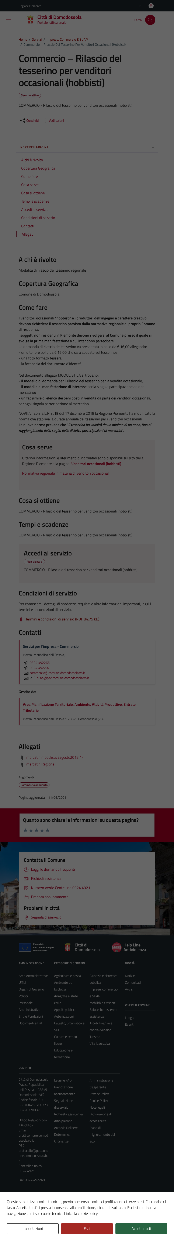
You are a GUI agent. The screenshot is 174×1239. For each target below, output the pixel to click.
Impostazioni (33, 1228)
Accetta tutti (141, 1228)
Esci (87, 1228)
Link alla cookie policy (81, 1213)
